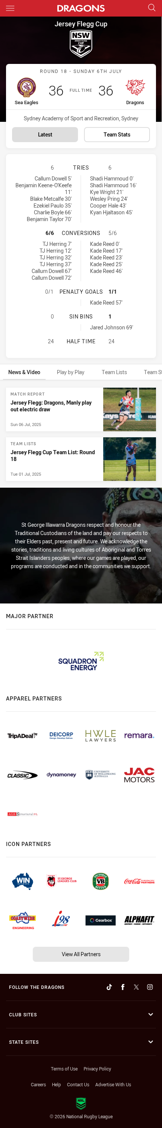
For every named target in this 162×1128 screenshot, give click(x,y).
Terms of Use (64, 1069)
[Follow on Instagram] (150, 987)
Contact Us (78, 1084)
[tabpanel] (81, 434)
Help (56, 1084)
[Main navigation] (10, 8)
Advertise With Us (113, 1084)
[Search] (152, 8)
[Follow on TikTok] (109, 987)
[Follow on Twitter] (136, 987)
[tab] (24, 372)
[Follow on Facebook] (123, 987)
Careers (38, 1084)
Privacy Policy (97, 1069)
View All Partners (81, 954)
